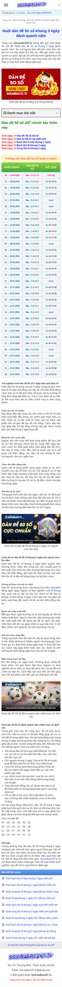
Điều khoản (47, 980)
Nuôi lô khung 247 (27, 945)
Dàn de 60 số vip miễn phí (31, 139)
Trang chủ (6, 20)
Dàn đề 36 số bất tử (28, 135)
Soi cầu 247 (13, 945)
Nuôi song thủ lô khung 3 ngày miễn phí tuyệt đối (32, 911)
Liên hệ (36, 980)
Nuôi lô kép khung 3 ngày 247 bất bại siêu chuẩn (32, 918)
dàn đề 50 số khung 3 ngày (37, 46)
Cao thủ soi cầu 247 (45, 945)
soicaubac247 (47, 859)
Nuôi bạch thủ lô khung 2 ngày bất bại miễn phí (31, 885)
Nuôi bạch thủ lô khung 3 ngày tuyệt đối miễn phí (32, 905)
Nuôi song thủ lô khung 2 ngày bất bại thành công (32, 891)
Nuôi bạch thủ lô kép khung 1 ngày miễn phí (29, 878)
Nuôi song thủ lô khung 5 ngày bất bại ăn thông (31, 931)
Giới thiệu (26, 980)
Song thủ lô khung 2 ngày (31, 148)
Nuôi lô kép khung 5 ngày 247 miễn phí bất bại (30, 938)
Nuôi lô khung (19, 20)
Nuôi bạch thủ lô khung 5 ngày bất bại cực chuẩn (32, 924)
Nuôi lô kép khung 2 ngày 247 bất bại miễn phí (30, 898)
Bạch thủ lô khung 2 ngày (31, 145)
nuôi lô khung (53, 590)
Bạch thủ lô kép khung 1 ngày (34, 142)
